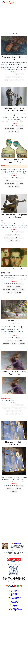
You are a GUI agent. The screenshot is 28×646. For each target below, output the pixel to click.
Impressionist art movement (10, 237)
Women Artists (18, 292)
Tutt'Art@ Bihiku (18, 543)
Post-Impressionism (17, 77)
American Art (18, 180)
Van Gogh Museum (9, 80)
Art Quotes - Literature (9, 128)
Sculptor (17, 240)
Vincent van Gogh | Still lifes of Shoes (14, 58)
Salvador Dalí (5, 165)
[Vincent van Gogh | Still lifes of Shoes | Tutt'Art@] (8, 3)
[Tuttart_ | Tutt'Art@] (12, 587)
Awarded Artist (20, 128)
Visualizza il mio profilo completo (14, 555)
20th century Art (19, 125)
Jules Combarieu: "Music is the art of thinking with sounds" (14, 109)
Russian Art (10, 240)
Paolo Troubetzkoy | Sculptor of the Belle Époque (14, 216)
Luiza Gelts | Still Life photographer (14, 321)
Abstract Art (14, 408)
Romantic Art (9, 292)
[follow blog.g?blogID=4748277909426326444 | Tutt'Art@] (7, 587)
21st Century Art (9, 286)
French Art (11, 131)
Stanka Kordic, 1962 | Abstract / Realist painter (14, 373)
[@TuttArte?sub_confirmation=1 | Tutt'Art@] (14, 561)
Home (10, 34)
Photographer (6, 343)
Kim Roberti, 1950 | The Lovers (14, 269)
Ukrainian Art (18, 488)
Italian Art (17, 186)
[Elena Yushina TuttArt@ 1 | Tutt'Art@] (14, 461)
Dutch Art (8, 77)
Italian (3, 222)
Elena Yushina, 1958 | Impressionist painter (14, 443)
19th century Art (19, 74)
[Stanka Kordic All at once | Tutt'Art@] (14, 385)
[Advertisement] (14, 19)
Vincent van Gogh (19, 80)
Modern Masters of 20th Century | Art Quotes (14, 161)
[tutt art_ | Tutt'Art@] (15, 587)
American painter (6, 274)
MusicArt (17, 131)
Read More (14, 72)
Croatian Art (18, 411)
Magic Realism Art (9, 413)
